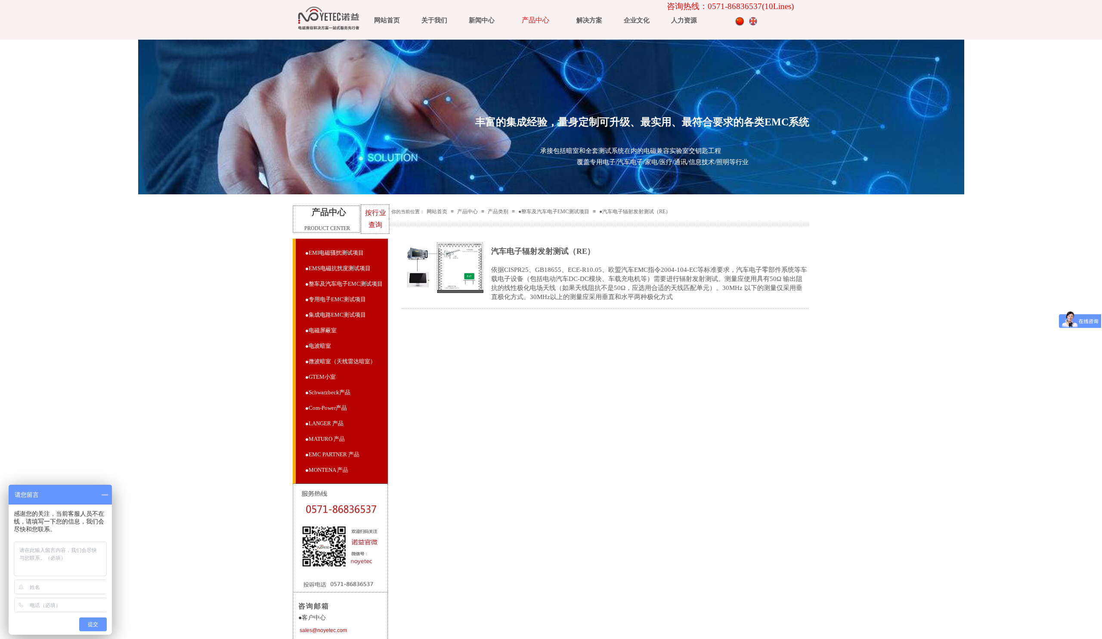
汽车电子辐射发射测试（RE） (543, 251)
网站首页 (387, 20)
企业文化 (637, 20)
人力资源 (684, 20)
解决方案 (589, 20)
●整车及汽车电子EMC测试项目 (553, 212)
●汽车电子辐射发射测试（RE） (635, 212)
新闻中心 (482, 20)
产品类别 (498, 212)
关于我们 (434, 20)
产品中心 (535, 20)
